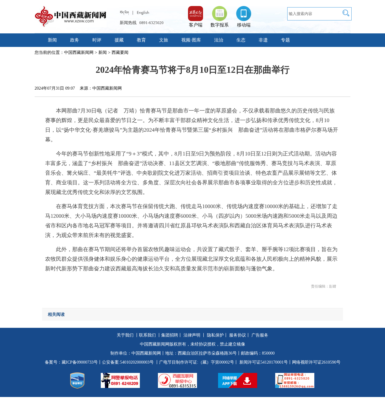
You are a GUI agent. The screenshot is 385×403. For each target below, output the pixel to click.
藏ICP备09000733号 (80, 362)
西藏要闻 (120, 52)
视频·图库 (191, 40)
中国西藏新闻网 (79, 52)
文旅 (163, 40)
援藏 (119, 40)
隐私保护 (215, 335)
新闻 (52, 40)
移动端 (244, 25)
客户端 (195, 10)
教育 (141, 40)
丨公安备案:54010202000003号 (126, 362)
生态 (240, 40)
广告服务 (259, 335)
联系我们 (147, 335)
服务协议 (237, 335)
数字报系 (220, 25)
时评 (96, 40)
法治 (218, 40)
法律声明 (191, 335)
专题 (285, 40)
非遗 (263, 40)
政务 (74, 40)
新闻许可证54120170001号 (263, 362)
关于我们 (125, 335)
